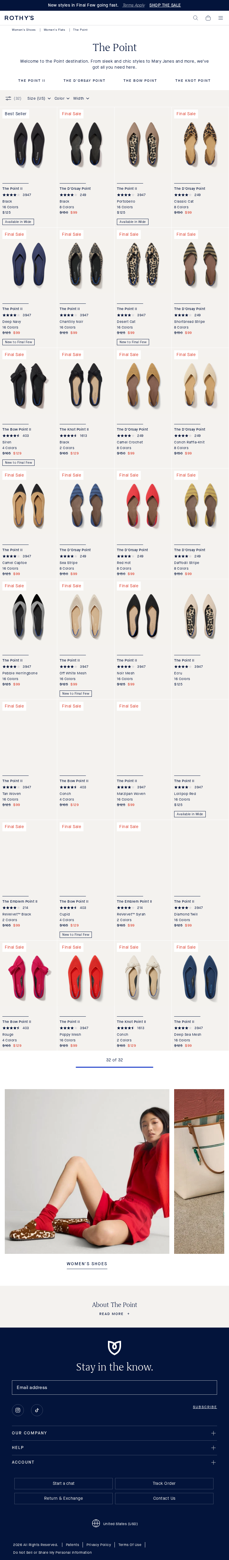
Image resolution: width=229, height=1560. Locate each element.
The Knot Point (193, 81)
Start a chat (64, 1483)
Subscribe (205, 1407)
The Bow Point (140, 81)
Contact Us (164, 1498)
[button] (196, 18)
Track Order (164, 1483)
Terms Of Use (129, 1544)
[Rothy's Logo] (19, 18)
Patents (72, 1544)
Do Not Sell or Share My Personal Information (52, 1552)
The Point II (31, 81)
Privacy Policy (98, 1544)
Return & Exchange (63, 1498)
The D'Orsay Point (85, 81)
